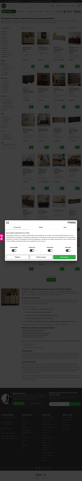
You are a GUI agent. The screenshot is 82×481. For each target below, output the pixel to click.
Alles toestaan (64, 257)
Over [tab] (65, 227)
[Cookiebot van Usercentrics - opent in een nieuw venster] (69, 222)
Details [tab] (41, 227)
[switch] (32, 250)
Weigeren (17, 257)
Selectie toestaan (41, 257)
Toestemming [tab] (17, 227)
